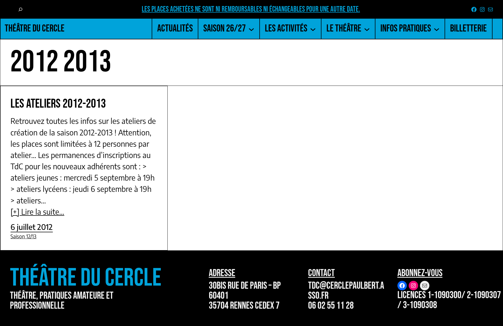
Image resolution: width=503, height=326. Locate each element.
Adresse (222, 273)
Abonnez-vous (419, 273)
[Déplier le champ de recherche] (20, 10)
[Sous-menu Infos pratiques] (437, 29)
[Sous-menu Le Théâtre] (367, 29)
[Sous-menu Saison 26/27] (251, 29)
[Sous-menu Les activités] (313, 29)
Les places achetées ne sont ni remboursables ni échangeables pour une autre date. (251, 9)
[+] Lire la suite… (37, 211)
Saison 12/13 (23, 236)
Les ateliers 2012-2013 (58, 103)
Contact (321, 273)
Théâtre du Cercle (34, 28)
